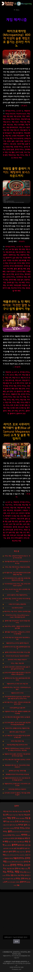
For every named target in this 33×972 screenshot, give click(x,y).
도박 (16, 821)
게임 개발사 (20, 811)
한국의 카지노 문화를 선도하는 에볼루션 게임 (17, 728)
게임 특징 (10, 510)
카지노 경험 (9, 875)
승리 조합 (26, 524)
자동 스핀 (23, 532)
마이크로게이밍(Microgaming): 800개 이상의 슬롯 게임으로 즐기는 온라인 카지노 (16, 38)
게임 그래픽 (26, 116)
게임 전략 (6, 130)
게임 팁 (17, 818)
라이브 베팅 (21, 263)
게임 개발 (25, 505)
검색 (16, 934)
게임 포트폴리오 (18, 133)
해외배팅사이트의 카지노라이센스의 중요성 (17, 774)
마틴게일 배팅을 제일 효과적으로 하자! (17, 744)
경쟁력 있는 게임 (13, 255)
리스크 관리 (19, 831)
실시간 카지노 (19, 274)
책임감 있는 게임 (13, 155)
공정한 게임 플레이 (18, 136)
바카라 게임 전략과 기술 (17, 741)
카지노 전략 (9, 405)
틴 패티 (16, 405)
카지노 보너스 (24, 875)
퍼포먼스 (25, 285)
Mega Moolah (10, 114)
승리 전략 (10, 391)
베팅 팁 (6, 845)
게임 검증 (10, 116)
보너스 (9, 845)
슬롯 (26, 519)
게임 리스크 (16, 378)
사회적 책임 (20, 144)
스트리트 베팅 (20, 271)
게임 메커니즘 (25, 119)
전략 (16, 868)
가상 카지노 (9, 505)
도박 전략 (21, 821)
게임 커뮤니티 (14, 130)
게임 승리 (18, 380)
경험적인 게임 (24, 255)
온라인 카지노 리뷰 (9, 397)
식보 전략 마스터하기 (17, 608)
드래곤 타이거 (6, 825)
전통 (4, 535)
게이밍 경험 (17, 505)
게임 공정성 (17, 116)
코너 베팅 (10, 285)
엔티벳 (15, 527)
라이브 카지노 (21, 386)
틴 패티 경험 (24, 405)
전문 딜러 (20, 280)
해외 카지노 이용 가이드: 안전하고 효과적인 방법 (17, 611)
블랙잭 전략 (21, 845)
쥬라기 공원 (19, 152)
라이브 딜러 (12, 263)
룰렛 (15, 269)
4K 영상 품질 (13, 249)
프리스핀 (26, 538)
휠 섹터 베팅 (17, 291)
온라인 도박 (14, 861)
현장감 (28, 288)
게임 (4, 811)
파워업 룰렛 (17, 285)
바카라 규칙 (7, 838)
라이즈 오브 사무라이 (18, 513)
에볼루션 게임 (15, 394)
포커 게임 (15, 411)
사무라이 (13, 519)
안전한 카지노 (18, 147)
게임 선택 (5, 818)
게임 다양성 (6, 119)
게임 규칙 (8, 378)
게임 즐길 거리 (7, 383)
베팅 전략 (22, 389)
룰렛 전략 (14, 831)
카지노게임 (23, 872)
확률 (18, 885)
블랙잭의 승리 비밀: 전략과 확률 (17, 770)
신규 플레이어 (18, 391)
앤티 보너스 (6, 394)
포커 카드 (22, 411)
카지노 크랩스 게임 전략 (17, 663)
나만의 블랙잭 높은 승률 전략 (17, 707)
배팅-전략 (15, 389)
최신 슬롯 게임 (22, 535)
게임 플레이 (17, 510)
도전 (8, 513)
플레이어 (13, 413)
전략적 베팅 (12, 280)
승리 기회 (12, 524)
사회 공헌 (13, 144)
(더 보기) (24, 105)
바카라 (24, 835)
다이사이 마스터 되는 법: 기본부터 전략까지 (17, 656)
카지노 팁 (27, 878)
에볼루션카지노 (19, 858)
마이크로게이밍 (18, 138)
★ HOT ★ (19, 111)
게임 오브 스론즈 (24, 127)
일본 (17, 532)
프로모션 (18, 882)
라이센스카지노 (10, 111)
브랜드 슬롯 (10, 141)
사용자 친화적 (10, 271)
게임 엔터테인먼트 (12, 127)
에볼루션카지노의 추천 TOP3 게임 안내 (17, 683)
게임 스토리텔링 (19, 124)
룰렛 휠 (20, 269)
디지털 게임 (9, 138)
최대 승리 (13, 535)
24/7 (6, 249)
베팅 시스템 (16, 841)
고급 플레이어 (7, 258)
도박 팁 (26, 821)
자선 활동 (11, 152)
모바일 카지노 (11, 835)
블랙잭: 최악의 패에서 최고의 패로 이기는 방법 (17, 652)
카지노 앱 (12, 878)
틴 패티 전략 (14, 408)
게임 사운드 (15, 122)
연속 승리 (21, 527)
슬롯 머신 (27, 848)
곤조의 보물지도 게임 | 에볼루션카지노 (17, 595)
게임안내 (27, 111)
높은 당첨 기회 (17, 258)
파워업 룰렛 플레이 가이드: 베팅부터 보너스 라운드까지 (16, 172)
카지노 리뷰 (17, 875)
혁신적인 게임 (16, 541)
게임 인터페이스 (20, 252)
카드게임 (26, 868)
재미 (28, 532)
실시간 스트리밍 (9, 855)
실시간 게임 (10, 274)
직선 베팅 (22, 282)
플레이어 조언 (20, 413)
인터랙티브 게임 (21, 277)
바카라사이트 (17, 967)
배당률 (20, 838)
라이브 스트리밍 (10, 828)
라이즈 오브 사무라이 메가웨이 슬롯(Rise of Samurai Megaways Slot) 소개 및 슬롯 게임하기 (16, 431)
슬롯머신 (22, 848)
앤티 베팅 (27, 391)
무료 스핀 (19, 516)
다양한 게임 (12, 821)
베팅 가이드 (10, 841)
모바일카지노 (18, 835)
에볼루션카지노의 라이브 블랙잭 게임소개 (17, 643)
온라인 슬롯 (10, 149)
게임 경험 (22, 249)
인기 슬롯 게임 (10, 532)
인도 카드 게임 (21, 397)
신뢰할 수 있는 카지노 (20, 851)
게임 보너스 (7, 122)
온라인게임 (9, 861)
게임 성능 (10, 124)
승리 (7, 524)
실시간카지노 (22, 855)
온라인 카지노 (19, 149)
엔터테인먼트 (7, 527)
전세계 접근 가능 (12, 282)
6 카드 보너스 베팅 (11, 375)
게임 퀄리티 (24, 130)
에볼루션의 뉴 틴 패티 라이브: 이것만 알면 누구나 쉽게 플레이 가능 (16, 305)
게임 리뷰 (13, 508)
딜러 (26, 383)
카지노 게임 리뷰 (20, 400)
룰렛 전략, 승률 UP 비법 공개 (17, 732)
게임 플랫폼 (22, 818)
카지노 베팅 (16, 402)
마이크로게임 (18, 963)
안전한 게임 (9, 147)
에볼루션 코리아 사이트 (17, 693)
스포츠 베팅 (11, 848)
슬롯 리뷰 (22, 521)
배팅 (23, 838)
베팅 (24, 269)
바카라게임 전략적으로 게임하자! (17, 789)
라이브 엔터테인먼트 (16, 266)
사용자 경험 (19, 141)
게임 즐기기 (26, 380)
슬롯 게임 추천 (13, 521)
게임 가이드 (9, 811)
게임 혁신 (8, 136)
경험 (8, 821)
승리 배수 (19, 524)
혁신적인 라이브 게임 (18, 288)
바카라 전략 (13, 838)
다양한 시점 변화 (12, 260)
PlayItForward (21, 114)
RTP (20, 375)
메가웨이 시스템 (10, 516)
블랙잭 (15, 845)
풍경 (8, 538)
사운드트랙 (20, 519)
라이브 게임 (12, 386)
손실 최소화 (5, 848)
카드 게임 (21, 868)
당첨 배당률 (22, 260)
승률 (4, 851)
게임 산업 (23, 122)
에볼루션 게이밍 (8, 858)
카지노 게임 (24, 155)
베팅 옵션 (22, 841)
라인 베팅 (10, 269)
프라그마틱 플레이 (17, 538)
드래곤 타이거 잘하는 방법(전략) (17, 604)
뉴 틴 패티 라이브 (18, 383)
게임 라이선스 (15, 119)
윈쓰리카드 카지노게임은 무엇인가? (17, 659)
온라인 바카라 (20, 861)
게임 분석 (27, 815)
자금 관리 (9, 868)
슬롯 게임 (16, 848)
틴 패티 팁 (22, 408)
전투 (7, 535)
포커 (5, 882)
